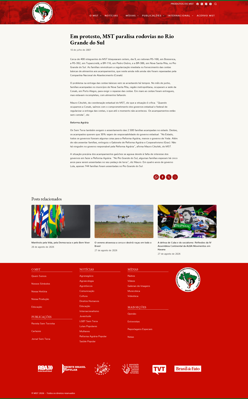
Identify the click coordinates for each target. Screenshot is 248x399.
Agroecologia (87, 281)
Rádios (131, 276)
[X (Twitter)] (202, 4)
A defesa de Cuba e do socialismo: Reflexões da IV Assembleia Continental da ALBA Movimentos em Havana (184, 246)
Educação (36, 307)
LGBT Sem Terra (89, 321)
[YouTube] (210, 4)
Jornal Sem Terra (40, 339)
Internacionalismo (89, 311)
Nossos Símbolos (40, 283)
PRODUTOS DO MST (182, 4)
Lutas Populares (88, 326)
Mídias (131, 16)
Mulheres (85, 331)
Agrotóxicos (86, 286)
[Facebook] (197, 4)
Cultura (84, 296)
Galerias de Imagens (139, 286)
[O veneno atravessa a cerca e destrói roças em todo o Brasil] (124, 221)
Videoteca (133, 296)
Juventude (85, 316)
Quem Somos (38, 276)
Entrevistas (134, 321)
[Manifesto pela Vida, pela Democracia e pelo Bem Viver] (60, 221)
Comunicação (87, 291)
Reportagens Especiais (140, 329)
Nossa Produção (40, 299)
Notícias (111, 16)
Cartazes (36, 331)
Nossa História (39, 291)
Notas (131, 337)
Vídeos (131, 281)
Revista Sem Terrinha (43, 323)
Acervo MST (206, 16)
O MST (94, 16)
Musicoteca (134, 291)
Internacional (179, 16)
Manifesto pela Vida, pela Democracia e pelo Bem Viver (60, 243)
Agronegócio (86, 276)
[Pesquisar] (215, 4)
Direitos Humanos (89, 301)
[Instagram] (206, 4)
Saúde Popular (88, 341)
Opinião (132, 314)
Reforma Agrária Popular (93, 336)
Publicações (151, 16)
